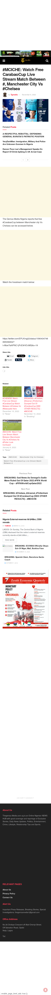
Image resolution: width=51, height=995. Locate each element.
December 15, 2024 (23, 552)
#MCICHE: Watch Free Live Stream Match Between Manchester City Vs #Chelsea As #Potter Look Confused (12, 438)
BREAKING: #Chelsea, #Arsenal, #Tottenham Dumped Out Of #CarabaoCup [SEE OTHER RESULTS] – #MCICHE (33, 405)
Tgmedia (14, 94)
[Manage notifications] (45, 990)
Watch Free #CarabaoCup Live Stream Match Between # (22, 462)
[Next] (28, 160)
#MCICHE (13, 457)
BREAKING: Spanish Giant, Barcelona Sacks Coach (24, 558)
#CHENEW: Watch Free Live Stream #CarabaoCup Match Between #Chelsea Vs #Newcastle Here (12, 403)
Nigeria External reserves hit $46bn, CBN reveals (22, 521)
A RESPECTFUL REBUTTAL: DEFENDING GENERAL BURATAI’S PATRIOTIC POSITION (23, 135)
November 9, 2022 (29, 94)
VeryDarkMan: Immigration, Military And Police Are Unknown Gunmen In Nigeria (24, 143)
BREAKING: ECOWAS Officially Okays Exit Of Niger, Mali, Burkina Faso (31, 547)
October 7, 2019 (12, 563)
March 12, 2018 (18, 526)
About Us (7, 889)
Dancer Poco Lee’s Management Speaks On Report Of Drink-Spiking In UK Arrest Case (22, 150)
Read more (9, 540)
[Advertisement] (25, 25)
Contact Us (8, 897)
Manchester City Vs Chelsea (31, 457)
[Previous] (23, 160)
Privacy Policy (9, 893)
